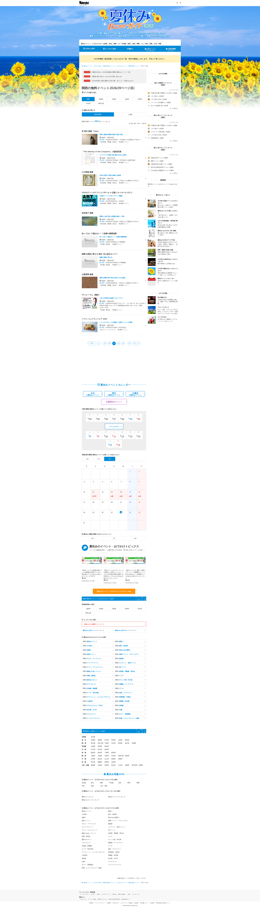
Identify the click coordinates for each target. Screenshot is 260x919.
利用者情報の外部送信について (163, 903)
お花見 (98, 894)
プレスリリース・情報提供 (126, 903)
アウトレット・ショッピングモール (93, 852)
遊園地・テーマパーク (115, 843)
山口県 (107, 759)
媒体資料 (136, 903)
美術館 (84, 858)
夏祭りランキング (87, 797)
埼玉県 (113, 743)
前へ (92, 343)
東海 (129, 44)
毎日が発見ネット (126, 899)
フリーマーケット (87, 827)
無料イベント (86, 821)
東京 (119, 44)
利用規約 (91, 903)
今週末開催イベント (171, 49)
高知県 (113, 762)
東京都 (93, 743)
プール (110, 846)
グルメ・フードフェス (89, 824)
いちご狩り (92, 894)
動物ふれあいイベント (89, 833)
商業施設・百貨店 (114, 852)
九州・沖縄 (157, 44)
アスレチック (112, 861)
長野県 (100, 746)
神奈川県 (100, 743)
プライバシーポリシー (100, 903)
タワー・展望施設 (87, 865)
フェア (110, 836)
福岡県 (93, 765)
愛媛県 (100, 762)
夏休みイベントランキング (116, 797)
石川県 (93, 749)
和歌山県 (101, 103)
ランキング (93, 630)
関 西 (84, 756)
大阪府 (127, 99)
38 (109, 343)
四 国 (84, 762)
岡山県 (100, 759)
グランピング (86, 843)
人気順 (130, 114)
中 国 (84, 759)
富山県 (100, 749)
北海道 (105, 44)
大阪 (142, 44)
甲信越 (124, 44)
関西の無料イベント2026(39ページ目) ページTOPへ (132, 878)
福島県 (127, 740)
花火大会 (114, 894)
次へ (135, 343)
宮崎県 (127, 765)
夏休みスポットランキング (90, 800)
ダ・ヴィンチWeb (92, 899)
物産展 (110, 824)
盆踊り (84, 817)
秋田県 (113, 740)
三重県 (107, 752)
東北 (110, 44)
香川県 (93, 762)
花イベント (111, 830)
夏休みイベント (87, 811)
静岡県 (113, 752)
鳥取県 (113, 759)
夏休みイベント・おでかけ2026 (91, 44)
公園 (83, 861)
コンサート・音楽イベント (116, 827)
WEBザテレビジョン (102, 899)
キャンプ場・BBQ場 (114, 839)
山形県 (120, 740)
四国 (150, 44)
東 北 (84, 740)
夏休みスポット (87, 839)
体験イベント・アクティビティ (118, 821)
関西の (90, 641)
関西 (138, 44)
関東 (115, 44)
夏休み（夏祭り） (122, 894)
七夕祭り (84, 814)
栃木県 (127, 743)
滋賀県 (101, 99)
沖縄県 (141, 765)
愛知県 (93, 752)
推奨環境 (109, 903)
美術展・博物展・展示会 (116, 833)
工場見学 (84, 855)
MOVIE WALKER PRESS (114, 899)
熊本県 (113, 765)
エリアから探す (110, 49)
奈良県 (88, 103)
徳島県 (107, 762)
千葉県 (107, 743)
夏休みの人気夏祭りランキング (94, 624)
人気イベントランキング (151, 49)
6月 (92, 538)
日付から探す (90, 48)
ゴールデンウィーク (106, 894)
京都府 (114, 99)
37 (105, 343)
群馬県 (120, 743)
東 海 (84, 752)
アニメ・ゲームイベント (89, 830)
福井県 (107, 749)
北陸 (133, 44)
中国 (146, 44)
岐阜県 (100, 752)
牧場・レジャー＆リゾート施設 (92, 868)
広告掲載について (144, 903)
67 (129, 343)
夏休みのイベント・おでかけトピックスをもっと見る (114, 591)
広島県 (93, 759)
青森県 (100, 740)
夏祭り (131, 49)
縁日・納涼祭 (112, 814)
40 (118, 343)
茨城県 (134, 743)
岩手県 (107, 740)
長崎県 (107, 765)
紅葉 (129, 894)
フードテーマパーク (114, 865)
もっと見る (173, 108)
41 (123, 343)
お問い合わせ (116, 903)
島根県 (120, 759)
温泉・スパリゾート (114, 849)
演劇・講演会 (86, 836)
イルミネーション (136, 894)
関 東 (84, 743)
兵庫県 (140, 99)
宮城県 (93, 740)
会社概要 (152, 903)
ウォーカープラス (84, 894)
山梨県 (93, 746)
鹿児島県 (134, 765)
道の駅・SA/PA (113, 858)
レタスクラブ (83, 899)
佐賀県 (100, 765)
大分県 (120, 765)
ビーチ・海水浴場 (87, 849)
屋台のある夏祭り (114, 817)
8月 (135, 538)
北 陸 (84, 749)
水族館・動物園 (87, 846)
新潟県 (107, 746)
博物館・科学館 (113, 855)
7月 (114, 538)
